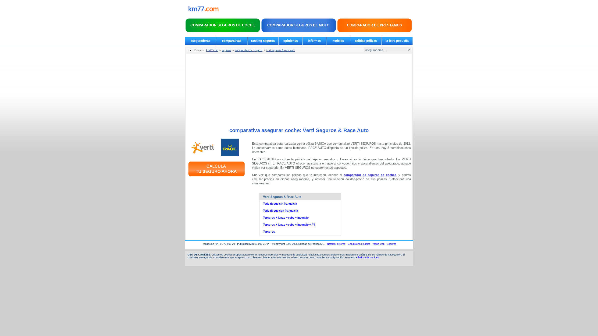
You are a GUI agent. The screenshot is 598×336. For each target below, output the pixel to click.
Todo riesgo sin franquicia (280, 203)
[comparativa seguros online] (216, 177)
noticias (338, 40)
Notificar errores (336, 243)
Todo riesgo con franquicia (280, 210)
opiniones (290, 40)
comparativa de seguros (249, 50)
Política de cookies (368, 257)
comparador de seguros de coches (370, 175)
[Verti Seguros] (203, 155)
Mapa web (378, 243)
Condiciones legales (359, 243)
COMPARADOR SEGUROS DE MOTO (298, 25)
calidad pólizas (366, 40)
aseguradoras (200, 40)
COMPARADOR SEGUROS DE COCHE (222, 25)
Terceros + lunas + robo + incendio (286, 217)
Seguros (391, 243)
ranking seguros (263, 40)
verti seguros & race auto (280, 50)
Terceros (269, 231)
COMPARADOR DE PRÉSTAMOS (374, 25)
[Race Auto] (230, 155)
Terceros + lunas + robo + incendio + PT (289, 224)
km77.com (212, 50)
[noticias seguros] (204, 10)
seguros (226, 50)
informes (314, 40)
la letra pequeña (397, 40)
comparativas (231, 40)
